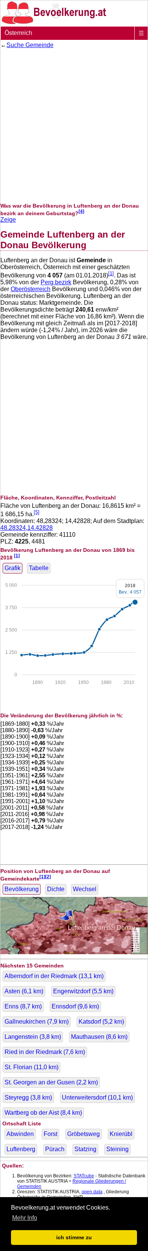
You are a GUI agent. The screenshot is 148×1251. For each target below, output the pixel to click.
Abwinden (20, 1134)
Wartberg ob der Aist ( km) (43, 1112)
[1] (111, 273)
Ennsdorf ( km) (75, 1006)
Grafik (12, 568)
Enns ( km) (23, 1006)
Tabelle (39, 568)
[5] (36, 512)
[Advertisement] (74, 126)
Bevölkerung (22, 889)
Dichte (56, 889)
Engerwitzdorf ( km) (83, 991)
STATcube (84, 1176)
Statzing (85, 1149)
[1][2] (45, 876)
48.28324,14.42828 (26, 528)
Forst (50, 1134)
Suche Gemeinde (30, 45)
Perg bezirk (56, 282)
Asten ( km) (24, 991)
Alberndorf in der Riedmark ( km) (54, 976)
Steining (117, 1149)
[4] (81, 211)
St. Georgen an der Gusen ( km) (51, 1082)
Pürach (55, 1149)
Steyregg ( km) (28, 1097)
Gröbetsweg (83, 1134)
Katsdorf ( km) (101, 1021)
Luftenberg (20, 1149)
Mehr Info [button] (24, 1218)
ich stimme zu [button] (74, 1237)
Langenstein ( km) (33, 1037)
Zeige (8, 219)
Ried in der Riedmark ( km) (45, 1052)
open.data (92, 1191)
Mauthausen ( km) (99, 1037)
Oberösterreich (30, 289)
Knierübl (121, 1134)
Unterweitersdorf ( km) (97, 1097)
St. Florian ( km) (31, 1067)
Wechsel (84, 889)
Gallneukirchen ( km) (37, 1021)
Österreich (18, 33)
